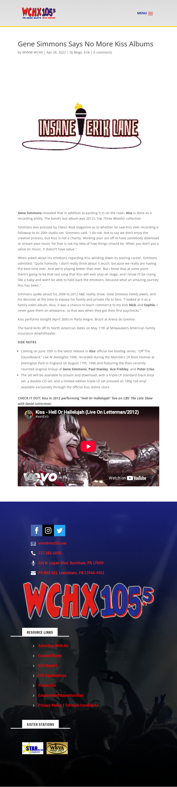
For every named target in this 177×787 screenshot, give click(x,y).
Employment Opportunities (60, 695)
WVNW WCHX (32, 52)
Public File (47, 685)
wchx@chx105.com (52, 543)
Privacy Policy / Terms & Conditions (68, 705)
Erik (87, 52)
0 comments (102, 52)
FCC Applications (52, 675)
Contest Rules (50, 655)
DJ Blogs (76, 52)
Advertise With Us (53, 646)
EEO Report (47, 665)
